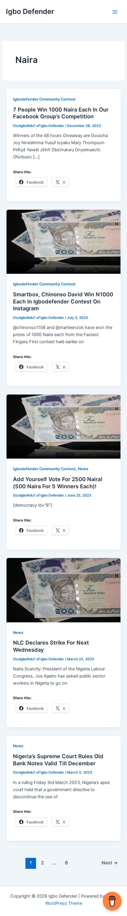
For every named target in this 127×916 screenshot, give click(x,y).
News (83, 469)
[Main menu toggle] (115, 12)
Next (110, 863)
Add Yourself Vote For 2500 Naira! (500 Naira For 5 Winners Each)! (57, 482)
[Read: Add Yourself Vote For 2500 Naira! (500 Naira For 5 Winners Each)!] (63, 426)
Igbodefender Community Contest (44, 99)
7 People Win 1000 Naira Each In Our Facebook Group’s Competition (60, 113)
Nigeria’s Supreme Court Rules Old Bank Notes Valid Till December (58, 759)
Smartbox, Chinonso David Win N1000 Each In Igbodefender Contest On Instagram (63, 301)
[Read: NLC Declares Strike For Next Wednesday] (63, 589)
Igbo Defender (30, 11)
